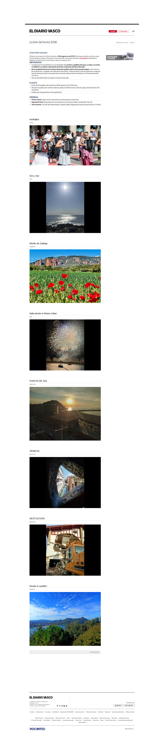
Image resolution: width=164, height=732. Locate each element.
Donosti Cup (79, 720)
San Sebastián (46, 720)
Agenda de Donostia (124, 718)
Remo (68, 718)
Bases (132, 42)
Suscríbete (112, 31)
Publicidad (100, 712)
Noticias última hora (60, 718)
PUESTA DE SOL (38, 381)
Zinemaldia (86, 718)
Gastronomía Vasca (49, 718)
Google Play (130, 705)
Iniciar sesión (124, 31)
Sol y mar (34, 176)
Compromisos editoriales (118, 712)
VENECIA (34, 451)
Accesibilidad (55, 712)
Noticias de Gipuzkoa (105, 718)
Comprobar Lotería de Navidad (125, 720)
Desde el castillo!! (38, 586)
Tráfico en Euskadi (56, 720)
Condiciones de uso (79, 712)
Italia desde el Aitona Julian (43, 313)
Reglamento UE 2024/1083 (66, 712)
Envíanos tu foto (122, 42)
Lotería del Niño (82, 722)
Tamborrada (96, 720)
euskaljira (34, 119)
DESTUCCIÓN (37, 518)
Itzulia (101, 720)
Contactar (32, 712)
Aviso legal (47, 712)
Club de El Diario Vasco (110, 720)
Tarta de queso (94, 718)
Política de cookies (130, 712)
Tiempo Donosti (87, 720)
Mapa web (107, 712)
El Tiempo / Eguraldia (36, 720)
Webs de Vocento (129, 729)
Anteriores (94, 652)
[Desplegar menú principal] (133, 31)
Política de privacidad (91, 712)
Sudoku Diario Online (77, 718)
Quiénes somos (40, 712)
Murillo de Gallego (39, 243)
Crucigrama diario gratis (68, 720)
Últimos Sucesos (39, 718)
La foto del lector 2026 (43, 42)
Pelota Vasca (114, 718)
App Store (119, 705)
